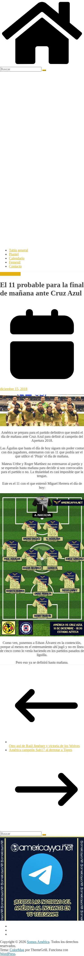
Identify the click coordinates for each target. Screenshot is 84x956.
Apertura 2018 (10, 274)
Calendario (16, 258)
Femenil (14, 262)
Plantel (14, 254)
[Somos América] (42, 65)
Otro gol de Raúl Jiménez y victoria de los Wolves (44, 746)
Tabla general (18, 250)
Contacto (15, 266)
